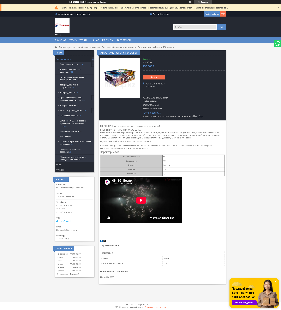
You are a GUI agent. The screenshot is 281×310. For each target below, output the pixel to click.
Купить (154, 77)
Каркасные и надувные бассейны (70, 150)
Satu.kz (153, 305)
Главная (61, 40)
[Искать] (221, 27)
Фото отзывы (124, 40)
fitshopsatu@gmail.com (66, 230)
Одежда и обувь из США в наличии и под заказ (75, 142)
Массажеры (65, 136)
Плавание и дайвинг (69, 116)
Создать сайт (90, 2)
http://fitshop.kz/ (66, 221)
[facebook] (101, 241)
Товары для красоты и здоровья (70, 70)
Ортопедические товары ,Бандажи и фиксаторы (71, 99)
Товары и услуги (78, 40)
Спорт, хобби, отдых (69, 64)
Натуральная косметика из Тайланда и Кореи (72, 78)
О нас (96, 40)
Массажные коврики (69, 131)
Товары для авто (68, 92)
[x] (104, 241)
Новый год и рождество (88, 47)
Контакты (107, 40)
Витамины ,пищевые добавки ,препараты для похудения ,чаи (73, 123)
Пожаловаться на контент (155, 307)
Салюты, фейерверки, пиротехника (119, 47)
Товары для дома (68, 105)
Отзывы (60, 170)
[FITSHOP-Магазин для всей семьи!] (62, 25)
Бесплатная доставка (152, 108)
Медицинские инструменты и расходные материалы (73, 158)
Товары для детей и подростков (69, 86)
